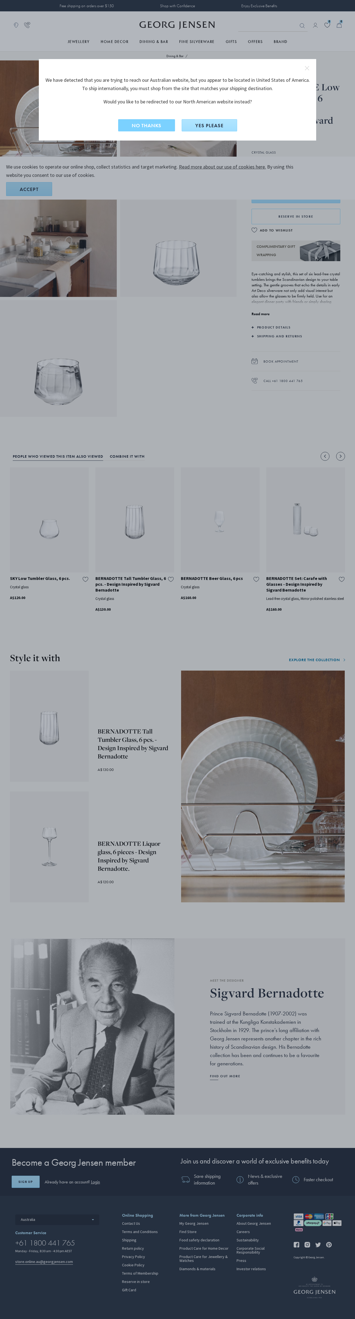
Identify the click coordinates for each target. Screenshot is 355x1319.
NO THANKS (146, 125)
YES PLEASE (209, 125)
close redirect (307, 68)
